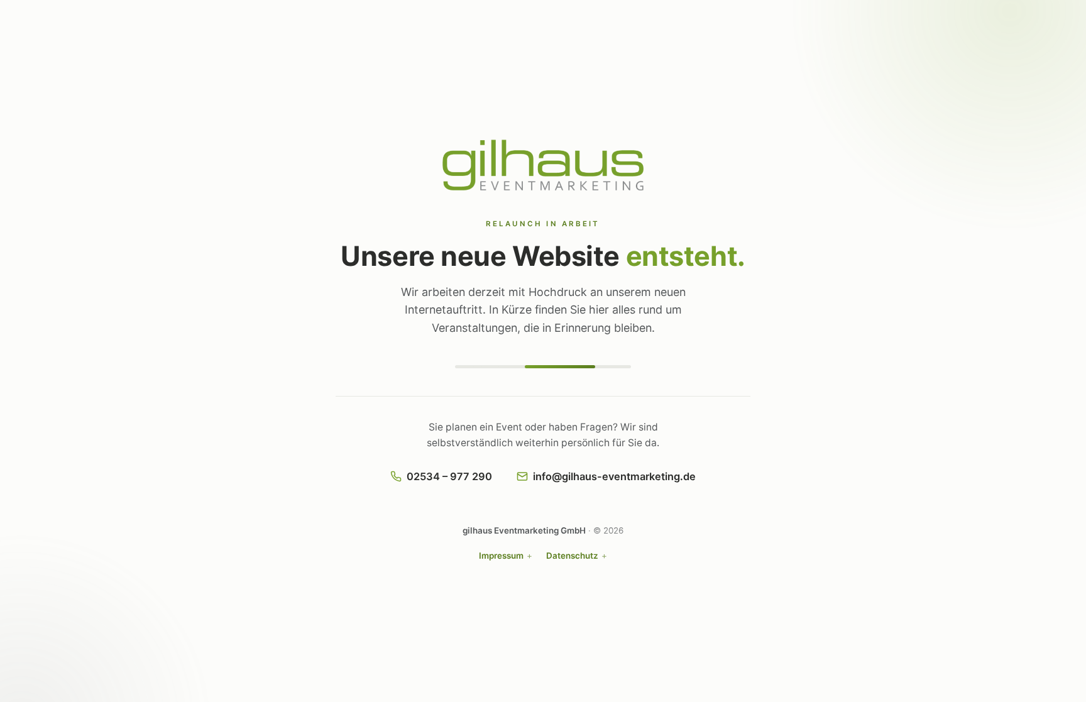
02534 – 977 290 (449, 476)
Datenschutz (572, 556)
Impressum (501, 556)
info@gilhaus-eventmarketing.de (614, 476)
